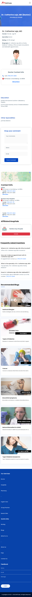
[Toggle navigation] (30, 3)
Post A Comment (11, 160)
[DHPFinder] (3, 2)
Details (16, 234)
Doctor (3, 479)
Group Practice (5, 507)
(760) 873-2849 (11, 76)
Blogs (2, 530)
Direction (16, 82)
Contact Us (4, 558)
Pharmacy (4, 491)
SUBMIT (5, 586)
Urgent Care (4, 502)
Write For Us (4, 536)
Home (11, 17)
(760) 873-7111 (10, 202)
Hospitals (3, 485)
